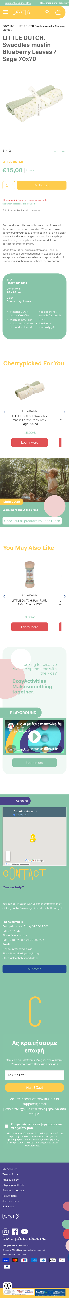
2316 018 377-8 (13, 939)
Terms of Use (10, 1174)
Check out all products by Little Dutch (32, 521)
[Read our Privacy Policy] (62, 1134)
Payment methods (13, 1190)
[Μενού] (5, 8)
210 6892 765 (35, 939)
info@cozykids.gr (22, 949)
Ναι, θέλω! (34, 1088)
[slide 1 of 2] (34, 103)
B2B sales (8, 1206)
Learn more (34, 763)
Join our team (11, 1201)
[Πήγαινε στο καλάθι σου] (58, 13)
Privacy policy (11, 1179)
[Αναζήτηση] (48, 13)
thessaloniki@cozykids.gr (25, 953)
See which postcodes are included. (19, 203)
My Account (10, 1169)
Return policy (10, 1195)
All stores (34, 969)
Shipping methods (13, 1185)
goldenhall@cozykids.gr (24, 958)
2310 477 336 (12, 930)
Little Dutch (13, 162)
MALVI (26, 1245)
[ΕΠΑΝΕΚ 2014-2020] (19, 1292)
